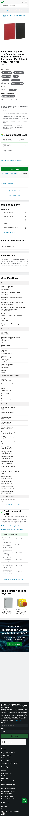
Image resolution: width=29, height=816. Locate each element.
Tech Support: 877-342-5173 (9, 763)
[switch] (3, 813)
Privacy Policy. (17, 720)
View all (13, 16)
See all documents (9, 232)
